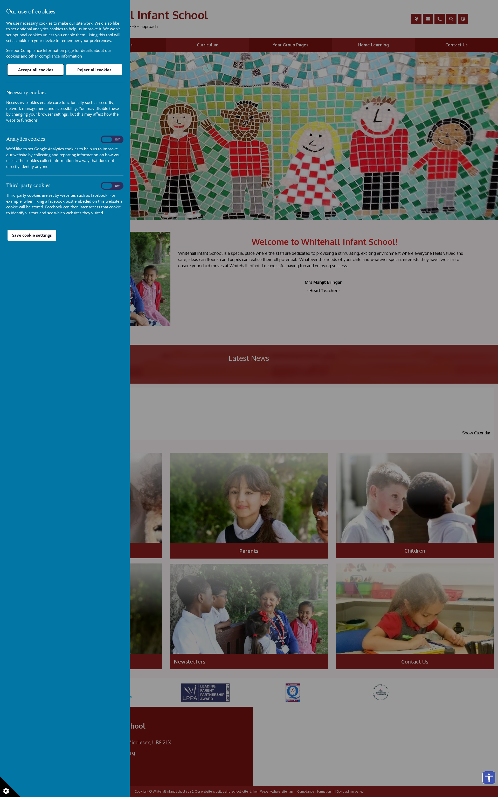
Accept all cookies (35, 69)
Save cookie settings (32, 235)
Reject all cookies (94, 69)
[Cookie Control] (10, 786)
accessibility (489, 778)
